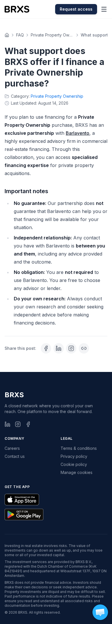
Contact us (15, 456)
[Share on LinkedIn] (58, 348)
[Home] (7, 35)
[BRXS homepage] (17, 9)
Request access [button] (76, 9)
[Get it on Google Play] (24, 514)
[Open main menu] (104, 9)
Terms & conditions (79, 448)
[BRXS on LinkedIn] (7, 424)
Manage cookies (76, 472)
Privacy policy (74, 456)
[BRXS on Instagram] (18, 424)
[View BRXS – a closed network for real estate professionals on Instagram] (71, 348)
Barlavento (77, 133)
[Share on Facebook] (46, 348)
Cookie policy (74, 464)
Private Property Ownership (52, 34)
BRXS (14, 395)
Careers (12, 448)
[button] (100, 612)
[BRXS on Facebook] (28, 424)
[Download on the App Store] (22, 499)
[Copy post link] (84, 348)
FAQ (20, 34)
